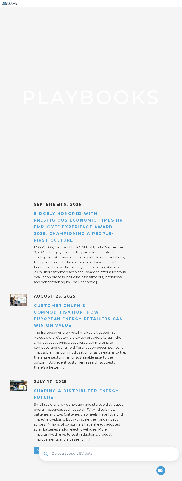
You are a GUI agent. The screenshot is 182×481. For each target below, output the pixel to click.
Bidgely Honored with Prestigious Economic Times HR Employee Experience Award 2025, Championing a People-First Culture (78, 227)
